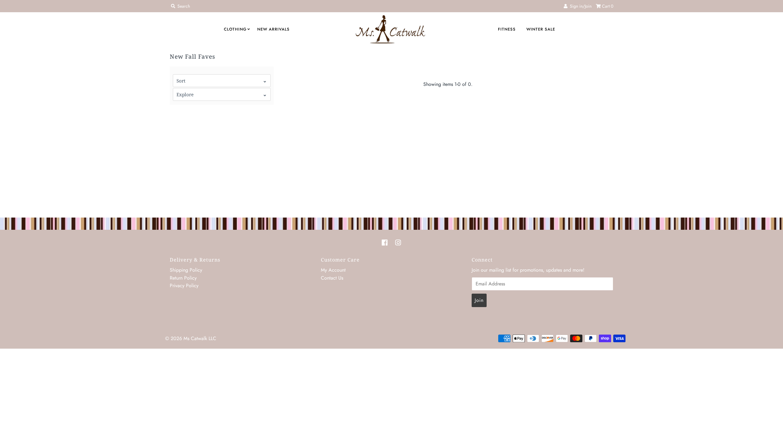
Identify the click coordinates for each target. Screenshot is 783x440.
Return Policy (183, 277)
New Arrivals (273, 29)
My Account (333, 269)
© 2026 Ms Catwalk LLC (190, 338)
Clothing (235, 29)
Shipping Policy (186, 269)
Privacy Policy (184, 285)
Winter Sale (540, 29)
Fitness (507, 29)
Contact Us (332, 277)
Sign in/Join (579, 6)
